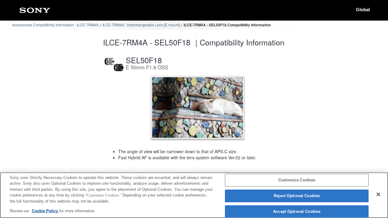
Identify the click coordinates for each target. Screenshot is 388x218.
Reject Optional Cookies (297, 195)
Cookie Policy (45, 211)
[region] (194, 195)
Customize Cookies (296, 180)
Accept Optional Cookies (296, 211)
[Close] (378, 194)
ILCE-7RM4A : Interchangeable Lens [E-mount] (141, 24)
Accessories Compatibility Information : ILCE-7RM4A (55, 24)
